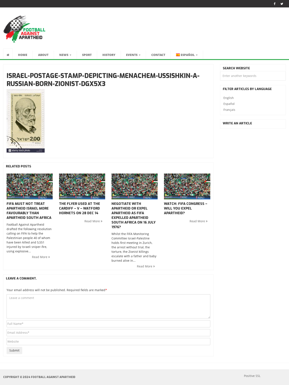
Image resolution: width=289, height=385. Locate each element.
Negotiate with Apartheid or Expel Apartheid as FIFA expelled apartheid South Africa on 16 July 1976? (133, 215)
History (108, 55)
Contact (158, 55)
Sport (87, 55)
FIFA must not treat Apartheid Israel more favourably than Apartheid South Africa (29, 211)
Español (229, 104)
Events (132, 55)
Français (229, 110)
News (64, 55)
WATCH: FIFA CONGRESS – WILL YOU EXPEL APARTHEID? (185, 208)
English (228, 98)
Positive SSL (252, 376)
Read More (40, 257)
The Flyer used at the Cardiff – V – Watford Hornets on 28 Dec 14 (79, 208)
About (43, 55)
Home (22, 55)
